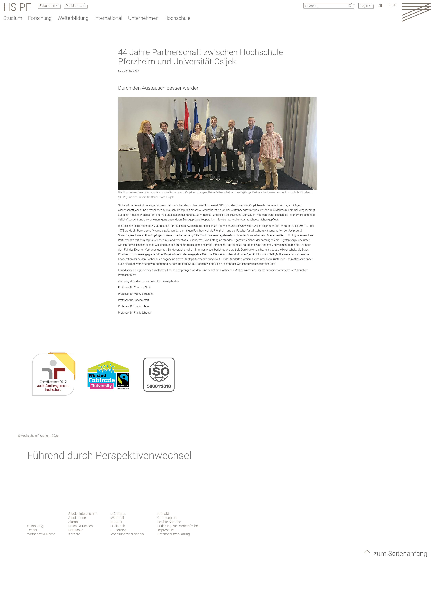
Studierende (77, 518)
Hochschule (177, 18)
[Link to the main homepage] (416, 12)
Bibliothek (118, 526)
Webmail (117, 518)
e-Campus (118, 514)
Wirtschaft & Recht (41, 534)
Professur (75, 530)
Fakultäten (48, 6)
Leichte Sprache (169, 522)
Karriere (74, 534)
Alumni (73, 522)
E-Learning (119, 530)
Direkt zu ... (74, 6)
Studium (12, 18)
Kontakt (163, 514)
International (108, 18)
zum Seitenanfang (399, 554)
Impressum (165, 530)
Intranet (116, 522)
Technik (33, 530)
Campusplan (166, 518)
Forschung (40, 18)
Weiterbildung (73, 18)
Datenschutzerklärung (173, 534)
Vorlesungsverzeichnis (127, 534)
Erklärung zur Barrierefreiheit (178, 526)
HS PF (17, 7)
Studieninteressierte (82, 514)
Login (364, 6)
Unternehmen (143, 18)
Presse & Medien (80, 526)
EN (394, 5)
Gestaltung (35, 526)
